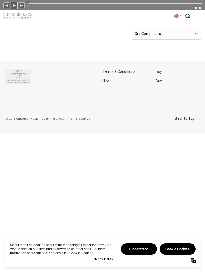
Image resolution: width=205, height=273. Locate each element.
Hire (105, 81)
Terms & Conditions (118, 71)
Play (14, 5)
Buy (159, 71)
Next (22, 5)
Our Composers (148, 33)
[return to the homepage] (16, 15)
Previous (6, 5)
